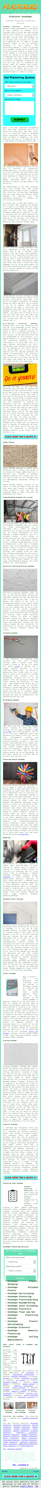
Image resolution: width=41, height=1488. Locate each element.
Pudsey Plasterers (29, 1438)
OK (37, 1486)
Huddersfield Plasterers (28, 1444)
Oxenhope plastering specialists (28, 1188)
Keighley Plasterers (21, 1431)
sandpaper (6, 264)
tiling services (18, 1387)
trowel (21, 253)
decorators (30, 1372)
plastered (34, 186)
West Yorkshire (13, 1423)
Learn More (26, 1486)
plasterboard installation (23, 1374)
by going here (23, 834)
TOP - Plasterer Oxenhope (12, 1449)
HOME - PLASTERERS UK (20, 1465)
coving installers (31, 1395)
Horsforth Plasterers (11, 1436)
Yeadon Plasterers (10, 1442)
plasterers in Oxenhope (23, 198)
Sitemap (5, 1471)
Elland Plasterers (26, 1446)
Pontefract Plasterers (27, 1432)
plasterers (7, 316)
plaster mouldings (28, 1389)
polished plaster (10, 1382)
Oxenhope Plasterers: (12, 26)
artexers (6, 1378)
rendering (6, 877)
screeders (6, 1389)
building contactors (19, 1376)
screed (17, 666)
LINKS (19, 13)
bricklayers (7, 1393)
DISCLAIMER (35, 13)
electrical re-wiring (26, 1397)
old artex (19, 296)
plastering (15, 179)
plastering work (24, 129)
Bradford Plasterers (29, 1436)
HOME (15, 13)
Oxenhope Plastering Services (16, 1247)
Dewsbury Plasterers (29, 1434)
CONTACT (29, 13)
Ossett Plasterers (10, 1444)
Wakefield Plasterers (28, 1442)
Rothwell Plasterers (22, 1427)
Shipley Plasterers (22, 1429)
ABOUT (23, 13)
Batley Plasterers (10, 1438)
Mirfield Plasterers (29, 1440)
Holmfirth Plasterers (11, 1434)
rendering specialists (23, 1386)
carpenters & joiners (29, 1378)
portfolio (16, 168)
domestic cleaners (19, 1391)
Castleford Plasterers (21, 1425)
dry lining (20, 1380)
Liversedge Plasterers (11, 1440)
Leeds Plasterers (9, 1446)
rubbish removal (28, 1384)
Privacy (36, 1471)
